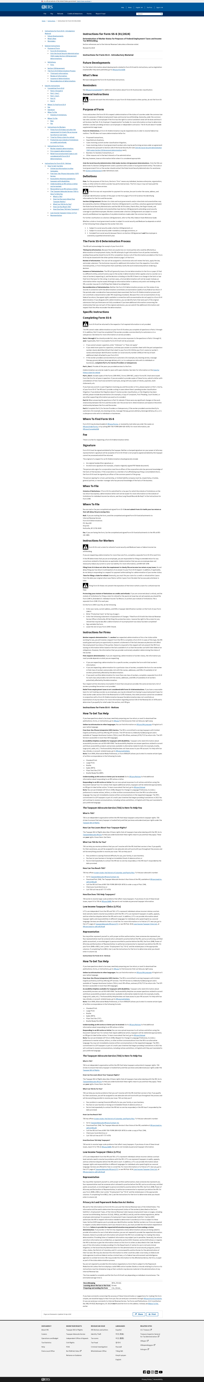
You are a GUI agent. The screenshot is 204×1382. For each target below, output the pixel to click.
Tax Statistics (46, 1342)
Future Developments (55, 36)
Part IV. (52, 98)
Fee (49, 107)
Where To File (52, 118)
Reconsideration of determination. (63, 81)
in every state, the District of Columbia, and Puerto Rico (114, 873)
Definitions (52, 62)
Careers (44, 1334)
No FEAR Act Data (72, 1351)
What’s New (52, 38)
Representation (56, 215)
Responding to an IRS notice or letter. (64, 189)
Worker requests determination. (62, 148)
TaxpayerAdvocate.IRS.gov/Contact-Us (105, 877)
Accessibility (158, 1379)
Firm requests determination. (61, 151)
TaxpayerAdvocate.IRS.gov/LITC (106, 924)
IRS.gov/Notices (135, 776)
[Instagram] (152, 1371)
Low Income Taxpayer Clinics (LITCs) (63, 213)
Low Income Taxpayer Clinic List (145, 924)
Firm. (52, 65)
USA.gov (143, 1341)
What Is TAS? (57, 196)
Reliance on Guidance (74, 1355)
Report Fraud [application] (100, 14)
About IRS (45, 1330)
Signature (51, 110)
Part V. (52, 101)
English (138, 7)
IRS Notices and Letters (99, 1330)
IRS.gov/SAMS (107, 901)
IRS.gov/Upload (139, 787)
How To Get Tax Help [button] (55, 166)
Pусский (119, 1347)
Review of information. (58, 76)
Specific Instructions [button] (52, 86)
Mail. (52, 121)
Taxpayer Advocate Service (75, 1334)
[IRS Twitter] (148, 1371)
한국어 (118, 1342)
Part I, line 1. (54, 93)
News (130, 7)
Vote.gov (143, 1349)
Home (43, 21)
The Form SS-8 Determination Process (62, 71)
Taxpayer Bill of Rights (91, 823)
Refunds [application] (60, 14)
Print (154, 1314)
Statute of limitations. (58, 115)
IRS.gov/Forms (112, 424)
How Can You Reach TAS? (62, 207)
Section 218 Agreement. (56, 68)
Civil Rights (70, 1342)
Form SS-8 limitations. (58, 51)
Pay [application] (51, 14)
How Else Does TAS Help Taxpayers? (66, 209)
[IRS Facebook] (144, 1371)
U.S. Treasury (144, 1330)
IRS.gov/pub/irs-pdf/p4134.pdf (94, 926)
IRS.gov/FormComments (153, 1298)
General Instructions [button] (52, 46)
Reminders (51, 41)
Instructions (51, 21)
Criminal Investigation (99, 1347)
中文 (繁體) (120, 1338)
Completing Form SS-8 (56, 88)
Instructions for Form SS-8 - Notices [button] (58, 163)
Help (122, 7)
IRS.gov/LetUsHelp (123, 751)
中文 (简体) (120, 1334)
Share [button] (140, 1314)
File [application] (45, 14)
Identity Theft (96, 1334)
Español (119, 1330)
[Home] (47, 6)
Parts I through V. (56, 91)
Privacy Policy (147, 1379)
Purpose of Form (54, 48)
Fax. (51, 123)
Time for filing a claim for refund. (62, 137)
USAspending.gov (146, 1345)
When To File (52, 112)
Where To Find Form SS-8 (57, 104)
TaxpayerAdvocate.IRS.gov (92, 835)
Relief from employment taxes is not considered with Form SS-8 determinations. (63, 156)
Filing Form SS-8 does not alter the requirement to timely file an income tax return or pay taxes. (63, 132)
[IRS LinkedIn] (156, 1371)
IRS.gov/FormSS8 (119, 70)
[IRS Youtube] (161, 1371)
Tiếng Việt (119, 1351)
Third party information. (59, 73)
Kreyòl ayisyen (121, 1355)
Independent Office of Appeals (77, 1338)
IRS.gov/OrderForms (90, 426)
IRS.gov (116, 721)
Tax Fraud (94, 1342)
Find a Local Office (48, 1351)
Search (161, 14)
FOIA (68, 1347)
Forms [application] (89, 14)
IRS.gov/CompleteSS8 (94, 90)
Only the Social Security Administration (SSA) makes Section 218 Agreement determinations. (64, 56)
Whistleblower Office (98, 1351)
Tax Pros (149, 7)
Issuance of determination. (60, 78)
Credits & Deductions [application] (75, 14)
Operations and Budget (49, 1338)
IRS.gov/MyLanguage (144, 724)
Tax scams (94, 1338)
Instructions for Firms (56, 146)
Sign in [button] (158, 7)
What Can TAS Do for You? (62, 204)
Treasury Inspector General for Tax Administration (150, 1335)
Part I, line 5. (54, 96)
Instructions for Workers (57, 127)
